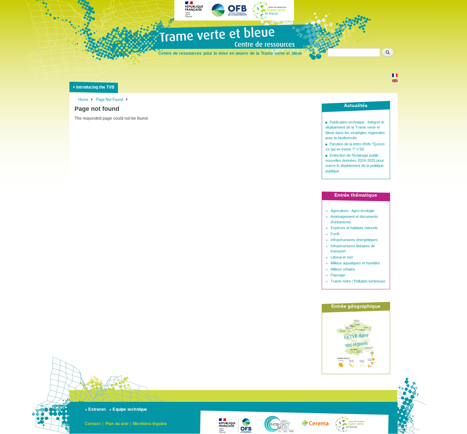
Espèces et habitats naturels (354, 228)
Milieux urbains (343, 269)
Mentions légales (150, 423)
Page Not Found (109, 99)
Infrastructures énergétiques (354, 240)
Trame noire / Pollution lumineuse (358, 281)
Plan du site (117, 423)
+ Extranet (95, 409)
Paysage (338, 275)
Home (83, 99)
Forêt (335, 234)
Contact (93, 423)
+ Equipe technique (128, 409)
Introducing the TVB (95, 87)
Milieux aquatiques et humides (355, 263)
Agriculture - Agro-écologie (352, 211)
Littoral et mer (342, 257)
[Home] (233, 37)
